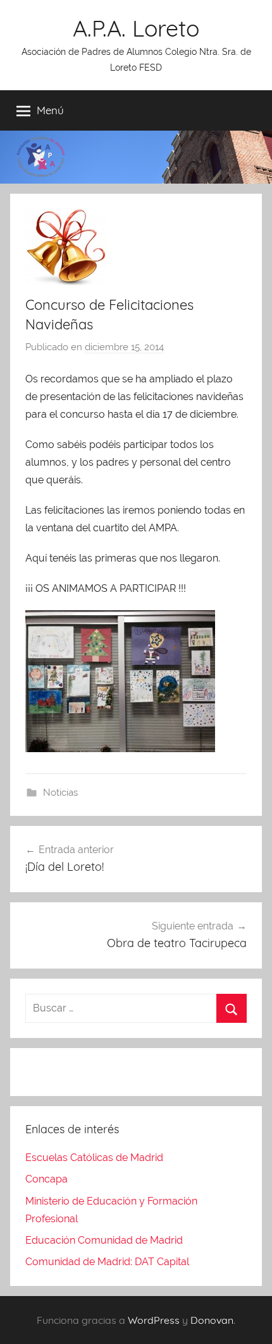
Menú (50, 110)
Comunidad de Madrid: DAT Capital (107, 1262)
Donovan (211, 1320)
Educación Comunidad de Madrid (104, 1240)
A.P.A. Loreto (136, 28)
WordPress (154, 1320)
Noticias (60, 792)
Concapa (46, 1179)
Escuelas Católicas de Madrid (94, 1158)
